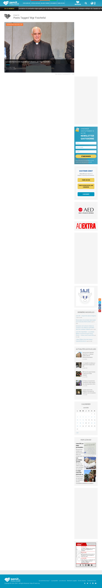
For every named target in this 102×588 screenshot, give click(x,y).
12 (83, 420)
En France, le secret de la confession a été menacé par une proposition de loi (88, 382)
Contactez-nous (91, 580)
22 (91, 423)
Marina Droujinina (11, 69)
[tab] (81, 544)
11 (80, 420)
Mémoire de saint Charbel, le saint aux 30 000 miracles (88, 373)
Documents (53, 3)
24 (77, 426)
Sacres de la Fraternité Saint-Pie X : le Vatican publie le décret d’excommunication (88, 355)
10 (77, 420)
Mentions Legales (72, 580)
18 (80, 423)
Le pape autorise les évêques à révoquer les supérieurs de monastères (89, 391)
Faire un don (61, 3)
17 (77, 423)
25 (80, 426)
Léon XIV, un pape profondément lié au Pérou (80, 447)
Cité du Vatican (35, 3)
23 (94, 423)
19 (83, 423)
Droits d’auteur (82, 580)
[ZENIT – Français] (13, 3)
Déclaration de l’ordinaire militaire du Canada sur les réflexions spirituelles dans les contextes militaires (85, 327)
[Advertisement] (86, 100)
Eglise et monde (45, 3)
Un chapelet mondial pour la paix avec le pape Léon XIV (88, 364)
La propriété (54, 580)
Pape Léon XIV (26, 3)
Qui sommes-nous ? (44, 580)
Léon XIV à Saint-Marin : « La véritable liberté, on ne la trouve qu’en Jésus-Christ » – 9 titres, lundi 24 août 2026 (85, 333)
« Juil (77, 432)
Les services (62, 580)
